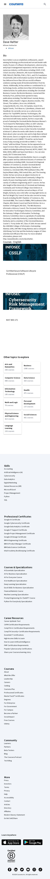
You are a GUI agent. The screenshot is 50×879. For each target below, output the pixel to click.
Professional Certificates (13, 692)
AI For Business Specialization (15, 574)
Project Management (12, 493)
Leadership (8, 679)
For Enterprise (9, 703)
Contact (7, 801)
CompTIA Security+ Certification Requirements (22, 631)
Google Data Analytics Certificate (16, 526)
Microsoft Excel (10, 489)
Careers (7, 682)
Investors (7, 784)
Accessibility (9, 797)
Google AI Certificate (12, 519)
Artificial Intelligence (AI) (13, 472)
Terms (6, 787)
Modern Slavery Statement (14, 815)
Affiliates (7, 811)
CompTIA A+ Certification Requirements (19, 628)
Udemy (6, 724)
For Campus (8, 710)
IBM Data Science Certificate (15, 547)
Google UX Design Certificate (15, 537)
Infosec (11, 48)
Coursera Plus (9, 689)
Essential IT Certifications (14, 635)
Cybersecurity (9, 476)
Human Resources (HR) (12, 486)
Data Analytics (9, 479)
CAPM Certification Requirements (17, 624)
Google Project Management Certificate (19, 533)
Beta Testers (9, 750)
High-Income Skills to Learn (14, 638)
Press (6, 780)
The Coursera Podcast (12, 757)
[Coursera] (16, 4)
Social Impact (9, 717)
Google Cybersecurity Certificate (17, 523)
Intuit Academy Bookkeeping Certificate (19, 551)
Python (6, 496)
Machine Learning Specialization (16, 594)
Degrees (7, 699)
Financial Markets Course (13, 591)
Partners (7, 747)
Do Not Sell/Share (11, 818)
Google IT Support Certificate (15, 530)
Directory (7, 808)
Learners (7, 743)
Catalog (7, 686)
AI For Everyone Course (13, 577)
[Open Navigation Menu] (5, 4)
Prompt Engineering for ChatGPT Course (19, 598)
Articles (7, 804)
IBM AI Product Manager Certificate (17, 544)
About (6, 672)
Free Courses (9, 720)
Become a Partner (11, 713)
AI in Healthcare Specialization (15, 581)
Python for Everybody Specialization (18, 601)
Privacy (7, 791)
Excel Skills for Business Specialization (19, 587)
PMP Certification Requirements (16, 645)
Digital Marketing (10, 483)
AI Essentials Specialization (14, 570)
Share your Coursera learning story (17, 652)
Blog (6, 754)
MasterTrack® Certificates (14, 696)
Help (6, 794)
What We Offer (9, 675)
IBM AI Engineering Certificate (15, 540)
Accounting (8, 469)
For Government (10, 706)
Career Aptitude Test (12, 621)
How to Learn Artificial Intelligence (17, 642)
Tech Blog (8, 760)
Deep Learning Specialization (15, 584)
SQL (5, 500)
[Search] (45, 4)
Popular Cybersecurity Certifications (18, 649)
